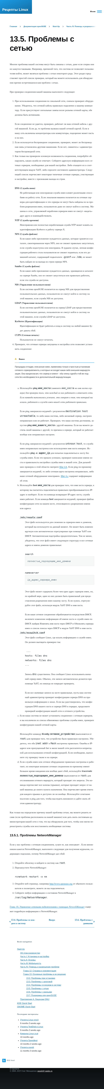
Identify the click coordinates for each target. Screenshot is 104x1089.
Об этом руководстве (30, 953)
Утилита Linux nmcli (29, 1020)
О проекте (14, 1069)
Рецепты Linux (15, 10)
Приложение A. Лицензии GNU (34, 999)
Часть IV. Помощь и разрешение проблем (85, 26)
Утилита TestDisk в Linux (31, 1027)
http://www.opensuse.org (60, 883)
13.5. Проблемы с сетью (37, 988)
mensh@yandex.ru (44, 1071)
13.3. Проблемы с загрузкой (39, 982)
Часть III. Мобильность (30, 963)
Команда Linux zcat (29, 1034)
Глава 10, (47, 906)
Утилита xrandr (27, 1047)
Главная (13, 26)
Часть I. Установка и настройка (34, 956)
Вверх (52, 919)
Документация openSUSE (35, 26)
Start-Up (56, 26)
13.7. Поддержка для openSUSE (41, 995)
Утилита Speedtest (28, 1040)
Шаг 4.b (63, 466)
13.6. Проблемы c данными (84, 921)
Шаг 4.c (64, 475)
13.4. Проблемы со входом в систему (23, 921)
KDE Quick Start (24, 1003)
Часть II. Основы (28, 960)
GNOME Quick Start (26, 1007)
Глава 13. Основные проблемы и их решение (44, 974)
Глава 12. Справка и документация (39, 971)
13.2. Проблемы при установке (40, 978)
